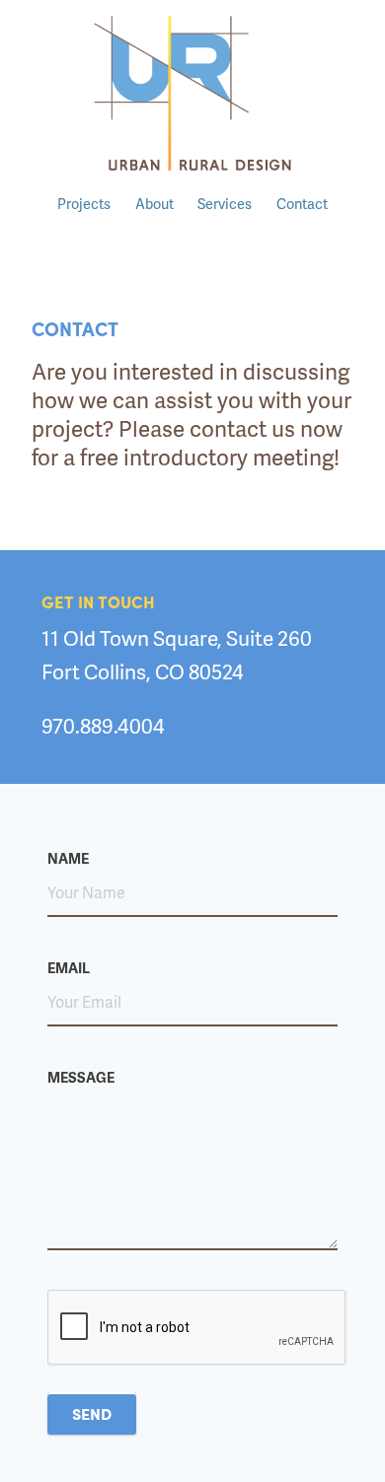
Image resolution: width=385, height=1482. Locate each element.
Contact (302, 203)
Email (68, 967)
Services (224, 203)
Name (68, 858)
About (154, 203)
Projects (84, 203)
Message (81, 1077)
